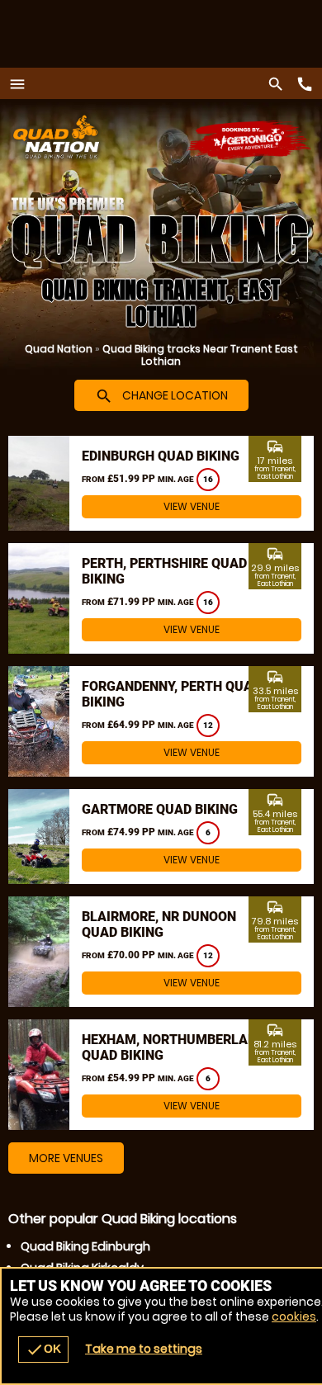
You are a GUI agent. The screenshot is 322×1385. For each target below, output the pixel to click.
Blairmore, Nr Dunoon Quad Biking (159, 924)
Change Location (161, 396)
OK (43, 1349)
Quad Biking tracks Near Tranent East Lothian (200, 355)
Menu (21, 83)
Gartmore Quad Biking (160, 809)
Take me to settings (143, 1348)
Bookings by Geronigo (250, 141)
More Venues (66, 1158)
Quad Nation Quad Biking (107, 136)
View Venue (191, 506)
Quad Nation (58, 349)
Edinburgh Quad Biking (160, 456)
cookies (294, 1316)
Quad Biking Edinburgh (85, 1246)
